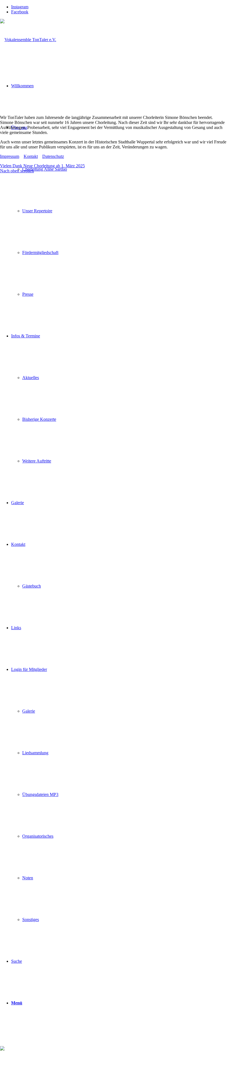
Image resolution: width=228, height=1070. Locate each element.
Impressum (9, 156)
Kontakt (31, 156)
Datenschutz (53, 156)
